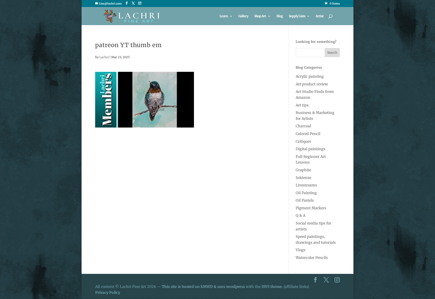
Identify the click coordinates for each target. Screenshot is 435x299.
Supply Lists (297, 16)
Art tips (302, 105)
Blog (279, 16)
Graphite (303, 170)
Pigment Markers (311, 208)
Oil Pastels (305, 200)
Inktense (303, 177)
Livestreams (306, 185)
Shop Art (260, 16)
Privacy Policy (107, 292)
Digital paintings (310, 149)
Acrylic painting (310, 76)
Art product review (312, 84)
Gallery (243, 16)
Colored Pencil (308, 133)
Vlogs (300, 250)
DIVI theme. (272, 286)
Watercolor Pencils (312, 257)
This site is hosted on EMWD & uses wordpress (203, 286)
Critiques (303, 141)
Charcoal (303, 126)
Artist (320, 16)
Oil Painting (306, 192)
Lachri (104, 57)
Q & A (300, 215)
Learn (224, 16)
